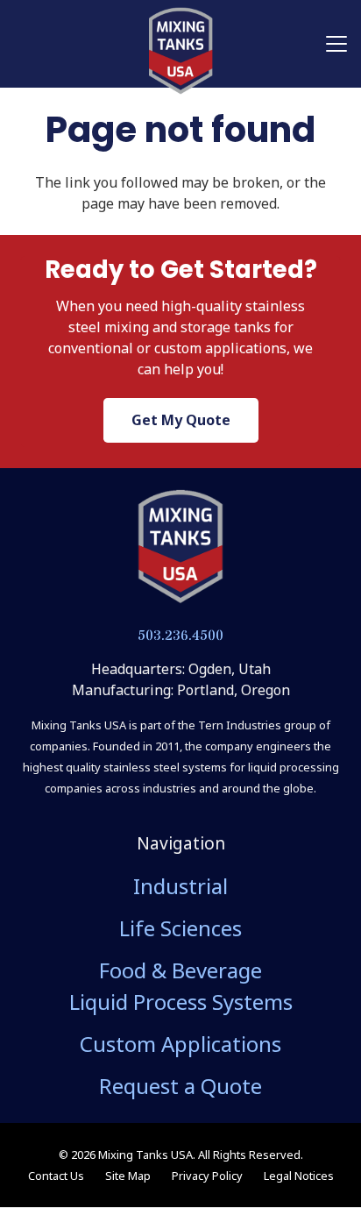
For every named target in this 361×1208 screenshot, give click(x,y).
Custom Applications (180, 1043)
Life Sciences (180, 927)
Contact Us (56, 1175)
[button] (336, 43)
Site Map (128, 1175)
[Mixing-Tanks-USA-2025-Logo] (180, 547)
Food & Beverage (180, 970)
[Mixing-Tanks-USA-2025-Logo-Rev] (180, 51)
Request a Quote (180, 1085)
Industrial (180, 885)
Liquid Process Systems (181, 1001)
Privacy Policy (207, 1175)
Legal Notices (299, 1175)
